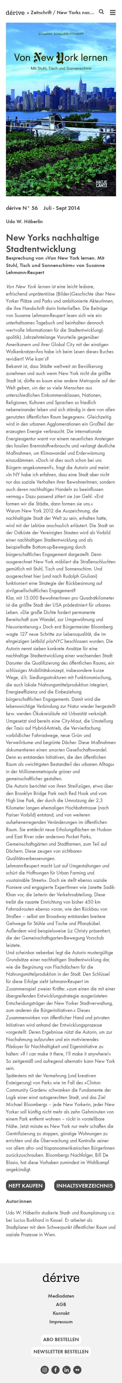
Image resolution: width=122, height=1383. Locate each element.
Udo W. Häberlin (24, 221)
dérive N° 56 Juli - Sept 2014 (43, 207)
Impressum (61, 1322)
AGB (61, 1304)
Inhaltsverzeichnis (84, 1185)
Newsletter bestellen (61, 1351)
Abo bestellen (61, 1339)
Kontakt (61, 1313)
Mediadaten (61, 1296)
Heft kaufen (26, 1185)
